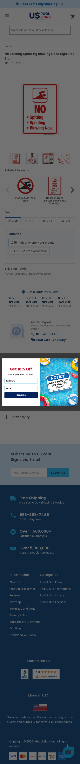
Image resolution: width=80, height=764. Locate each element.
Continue (21, 395)
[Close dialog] (75, 361)
